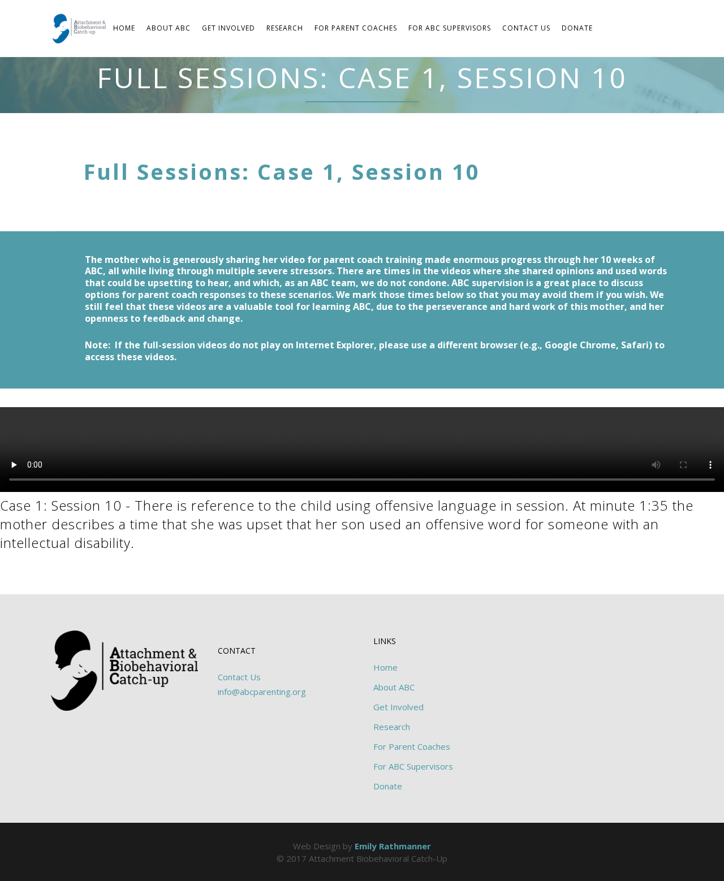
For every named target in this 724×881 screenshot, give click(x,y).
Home (385, 667)
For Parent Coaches (411, 746)
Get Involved (398, 706)
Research (391, 726)
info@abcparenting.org (262, 691)
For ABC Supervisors (413, 766)
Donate (387, 786)
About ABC (394, 687)
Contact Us (239, 677)
